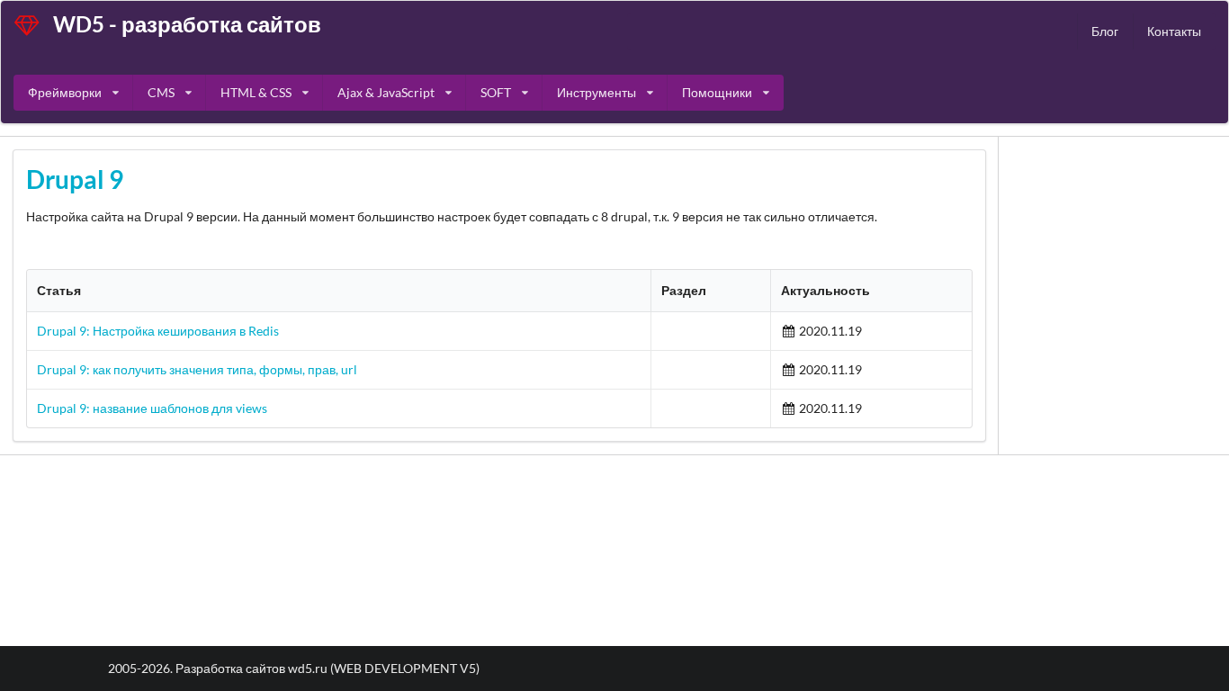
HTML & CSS (256, 92)
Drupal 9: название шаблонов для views (152, 408)
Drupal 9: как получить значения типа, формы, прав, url (197, 369)
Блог (1104, 31)
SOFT (495, 92)
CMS (161, 92)
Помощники (717, 92)
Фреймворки (65, 92)
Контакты (1174, 31)
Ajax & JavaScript (386, 92)
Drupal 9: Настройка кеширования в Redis (158, 330)
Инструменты (596, 92)
